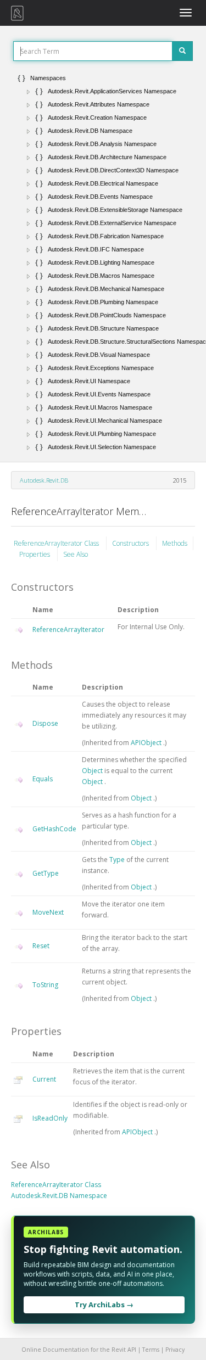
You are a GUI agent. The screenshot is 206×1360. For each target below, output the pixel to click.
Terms (150, 1349)
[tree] (103, 262)
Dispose (45, 723)
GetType (45, 873)
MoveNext (48, 912)
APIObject (147, 742)
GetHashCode (54, 828)
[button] (28, 91)
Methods (174, 543)
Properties (35, 554)
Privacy (175, 1349)
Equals (42, 778)
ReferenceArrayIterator (68, 629)
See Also (75, 554)
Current (44, 1079)
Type (117, 859)
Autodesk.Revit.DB (44, 480)
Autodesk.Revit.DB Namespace (59, 1195)
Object (93, 770)
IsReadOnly (50, 1118)
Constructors (131, 543)
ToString (45, 984)
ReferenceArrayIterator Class (57, 543)
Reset (40, 945)
